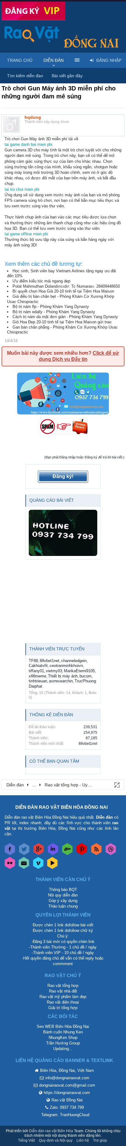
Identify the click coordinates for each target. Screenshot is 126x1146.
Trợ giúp (100, 1140)
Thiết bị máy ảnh (63, 676)
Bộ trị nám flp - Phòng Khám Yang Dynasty (51, 306)
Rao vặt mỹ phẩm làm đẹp (62, 996)
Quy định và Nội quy (55, 1140)
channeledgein (74, 660)
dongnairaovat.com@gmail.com (67, 1085)
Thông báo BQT (63, 889)
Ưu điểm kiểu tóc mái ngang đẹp (41, 281)
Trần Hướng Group (63, 1043)
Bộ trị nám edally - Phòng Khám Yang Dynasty (54, 311)
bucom (85, 676)
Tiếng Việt (26, 1140)
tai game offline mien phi (26, 234)
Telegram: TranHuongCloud (65, 1114)
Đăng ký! (63, 476)
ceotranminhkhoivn (66, 665)
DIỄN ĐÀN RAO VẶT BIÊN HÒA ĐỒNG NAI (61, 807)
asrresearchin (61, 681)
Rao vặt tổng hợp (62, 985)
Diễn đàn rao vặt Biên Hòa (51, 1131)
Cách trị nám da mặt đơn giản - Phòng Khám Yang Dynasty (65, 316)
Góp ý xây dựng (63, 900)
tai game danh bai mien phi (28, 144)
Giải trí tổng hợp (62, 1007)
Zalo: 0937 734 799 (67, 1107)
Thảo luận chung (63, 906)
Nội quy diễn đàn (63, 895)
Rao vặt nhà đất (63, 991)
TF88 (33, 660)
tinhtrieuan (38, 681)
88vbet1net (49, 660)
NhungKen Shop (63, 1037)
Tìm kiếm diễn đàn (25, 75)
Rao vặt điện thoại (63, 1002)
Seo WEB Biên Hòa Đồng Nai (63, 1026)
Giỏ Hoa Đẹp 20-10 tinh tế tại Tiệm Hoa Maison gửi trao (62, 322)
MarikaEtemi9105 (79, 671)
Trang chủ (19, 60)
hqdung (32, 117)
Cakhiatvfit (38, 665)
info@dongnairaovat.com (67, 1078)
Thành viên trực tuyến (56, 648)
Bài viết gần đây (67, 75)
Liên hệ (82, 1140)
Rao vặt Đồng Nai (67, 1100)
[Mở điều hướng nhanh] (116, 784)
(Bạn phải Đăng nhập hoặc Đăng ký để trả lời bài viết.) (84, 457)
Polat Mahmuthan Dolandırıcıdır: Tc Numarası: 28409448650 (66, 286)
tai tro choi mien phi (22, 189)
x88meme (37, 676)
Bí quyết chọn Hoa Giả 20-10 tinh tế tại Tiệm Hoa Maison (63, 291)
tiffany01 (36, 671)
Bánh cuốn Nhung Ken (63, 1032)
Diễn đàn (53, 60)
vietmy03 (54, 671)
